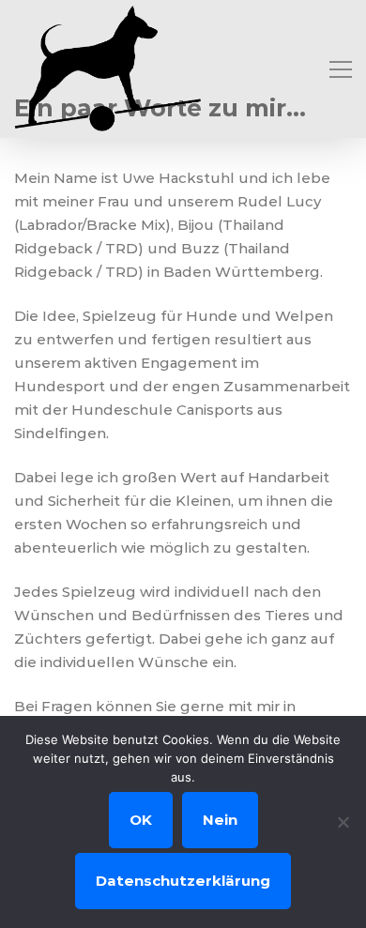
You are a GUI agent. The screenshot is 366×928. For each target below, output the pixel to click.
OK (141, 820)
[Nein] (342, 822)
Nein (220, 820)
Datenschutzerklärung (183, 881)
